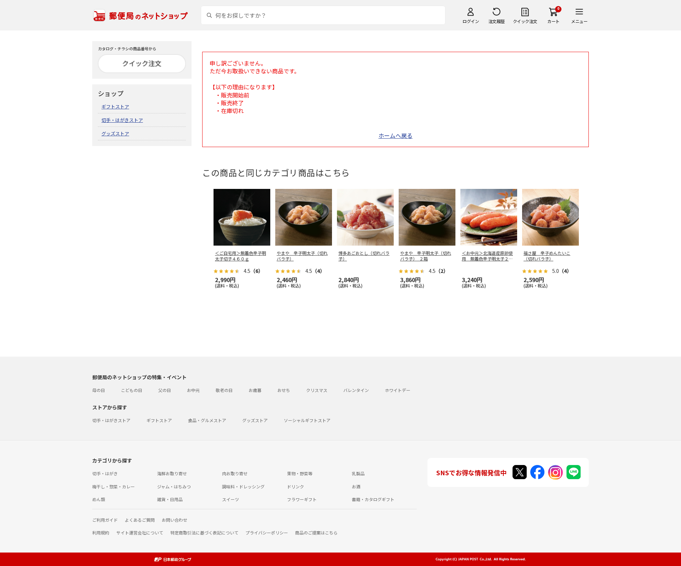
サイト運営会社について (139, 532)
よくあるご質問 (140, 520)
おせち (283, 390)
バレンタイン (356, 390)
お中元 (193, 390)
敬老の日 (224, 390)
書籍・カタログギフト (373, 499)
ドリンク (295, 486)
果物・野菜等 (299, 473)
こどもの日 (131, 390)
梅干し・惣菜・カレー (113, 486)
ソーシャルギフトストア (307, 420)
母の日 (98, 390)
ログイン (471, 21)
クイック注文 (525, 21)
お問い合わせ (174, 520)
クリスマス (316, 390)
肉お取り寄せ (235, 473)
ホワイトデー (397, 390)
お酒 (356, 486)
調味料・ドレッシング (243, 486)
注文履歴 (496, 21)
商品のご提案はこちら (316, 532)
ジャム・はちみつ (174, 486)
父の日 (164, 390)
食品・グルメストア (207, 420)
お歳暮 (255, 390)
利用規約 (100, 532)
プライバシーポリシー (266, 532)
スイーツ (230, 499)
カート (553, 21)
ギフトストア (115, 106)
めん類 (98, 499)
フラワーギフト (302, 499)
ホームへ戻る (395, 135)
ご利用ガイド (105, 520)
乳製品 (358, 473)
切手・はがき (105, 473)
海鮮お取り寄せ (172, 473)
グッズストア (115, 133)
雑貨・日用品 (170, 499)
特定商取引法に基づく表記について (204, 532)
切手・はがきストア (122, 120)
